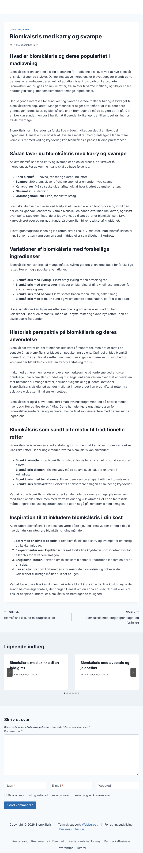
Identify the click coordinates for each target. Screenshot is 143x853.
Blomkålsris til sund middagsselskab (29, 615)
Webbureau (90, 824)
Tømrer (81, 848)
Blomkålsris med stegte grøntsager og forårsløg (112, 617)
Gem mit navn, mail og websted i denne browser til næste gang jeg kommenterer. (59, 795)
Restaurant (20, 841)
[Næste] (133, 672)
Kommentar (13, 731)
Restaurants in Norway (84, 841)
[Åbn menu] (135, 7)
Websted (104, 785)
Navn (11, 785)
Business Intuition (71, 829)
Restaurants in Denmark (48, 841)
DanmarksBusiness (117, 841)
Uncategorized (19, 29)
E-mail (57, 785)
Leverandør (65, 848)
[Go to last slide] (10, 672)
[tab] (64, 693)
